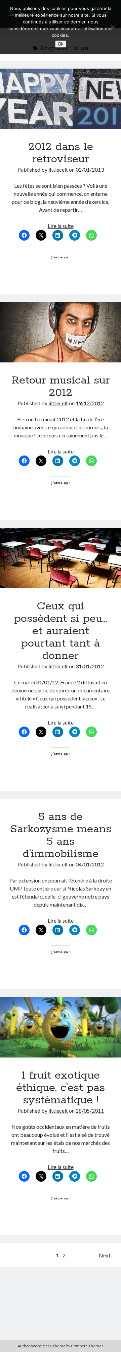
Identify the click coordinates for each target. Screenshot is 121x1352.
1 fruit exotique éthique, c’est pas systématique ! (60, 1027)
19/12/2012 (90, 403)
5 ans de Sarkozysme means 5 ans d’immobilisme (60, 835)
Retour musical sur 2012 (60, 332)
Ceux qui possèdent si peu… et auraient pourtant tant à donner (60, 558)
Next (105, 1255)
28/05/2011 (90, 1110)
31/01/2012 (90, 666)
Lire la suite (61, 226)
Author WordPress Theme (41, 1345)
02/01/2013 (90, 169)
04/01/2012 (90, 864)
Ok (61, 44)
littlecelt (58, 169)
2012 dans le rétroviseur (60, 99)
